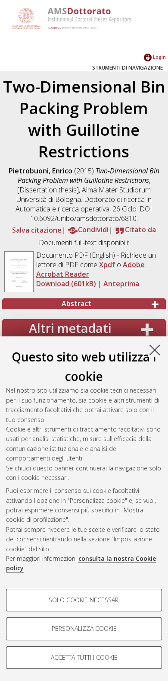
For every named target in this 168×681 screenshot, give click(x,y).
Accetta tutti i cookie (84, 657)
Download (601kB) (66, 283)
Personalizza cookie (84, 628)
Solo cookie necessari (84, 600)
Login (159, 57)
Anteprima (121, 283)
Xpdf (107, 264)
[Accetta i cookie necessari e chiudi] (155, 350)
